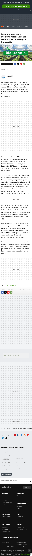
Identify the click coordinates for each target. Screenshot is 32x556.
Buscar (29, 480)
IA (3, 26)
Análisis (18, 452)
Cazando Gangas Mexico (8, 455)
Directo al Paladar (6, 516)
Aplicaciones (19, 458)
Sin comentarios (8, 64)
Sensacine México (21, 542)
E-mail (24, 64)
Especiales (19, 455)
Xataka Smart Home (7, 502)
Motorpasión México (21, 547)
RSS (24, 434)
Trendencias (5, 527)
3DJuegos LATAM (20, 540)
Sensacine (19, 506)
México (18, 466)
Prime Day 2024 (6, 463)
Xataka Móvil (5, 498)
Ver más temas (6, 474)
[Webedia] (6, 488)
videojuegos (5, 469)
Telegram (21, 434)
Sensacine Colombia (21, 544)
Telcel (18, 469)
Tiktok (6, 438)
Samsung (27, 26)
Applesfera (4, 500)
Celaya (19, 289)
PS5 (8, 26)
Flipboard (21, 64)
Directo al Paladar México (8, 547)
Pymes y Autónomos (21, 529)
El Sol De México (10, 285)
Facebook (15, 64)
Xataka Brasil (5, 542)
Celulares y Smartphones (5, 458)
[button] (9, 76)
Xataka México (5, 540)
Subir (25, 487)
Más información (25, 554)
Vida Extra (19, 498)
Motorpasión (19, 516)
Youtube (15, 434)
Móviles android (6, 466)
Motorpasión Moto (21, 519)
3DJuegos (18, 495)
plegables (19, 26)
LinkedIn (3, 438)
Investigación (11, 289)
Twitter (18, 64)
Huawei (13, 26)
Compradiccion (6, 531)
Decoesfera (5, 529)
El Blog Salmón (20, 527)
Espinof (18, 508)
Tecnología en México (22, 463)
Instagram (18, 434)
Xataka (3, 495)
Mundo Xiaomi (5, 505)
